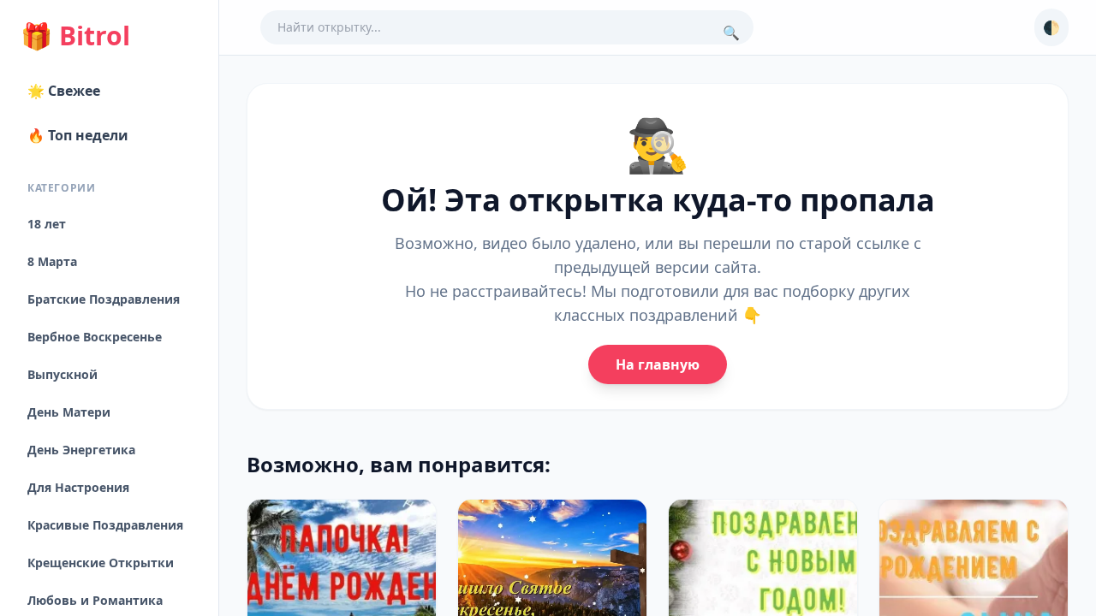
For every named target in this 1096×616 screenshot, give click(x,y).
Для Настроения (78, 487)
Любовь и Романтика (95, 600)
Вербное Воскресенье (94, 337)
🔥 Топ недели (77, 135)
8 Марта (52, 261)
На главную (658, 364)
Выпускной (62, 374)
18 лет (46, 224)
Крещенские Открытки (100, 562)
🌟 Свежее (63, 90)
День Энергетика (81, 449)
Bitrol (75, 36)
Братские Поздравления (103, 299)
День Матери (68, 412)
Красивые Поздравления (105, 525)
